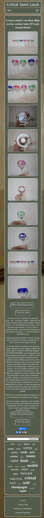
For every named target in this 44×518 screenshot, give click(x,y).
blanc (15, 474)
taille (17, 466)
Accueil (22, 500)
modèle (32, 465)
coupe (33, 462)
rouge (19, 444)
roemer (10, 466)
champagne (19, 487)
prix (32, 452)
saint (14, 460)
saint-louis (16, 478)
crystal (23, 466)
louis (24, 460)
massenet (32, 488)
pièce (18, 448)
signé (23, 490)
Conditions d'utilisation (23, 512)
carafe (24, 452)
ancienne (15, 469)
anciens (24, 469)
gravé (22, 457)
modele (11, 449)
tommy (31, 456)
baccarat (26, 473)
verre (13, 483)
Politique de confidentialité (23, 508)
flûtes (36, 449)
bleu (19, 484)
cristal (30, 478)
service (14, 452)
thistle (13, 444)
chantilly (32, 470)
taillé (26, 483)
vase (33, 444)
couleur (14, 456)
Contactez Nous (23, 504)
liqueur (27, 444)
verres (27, 448)
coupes (34, 484)
